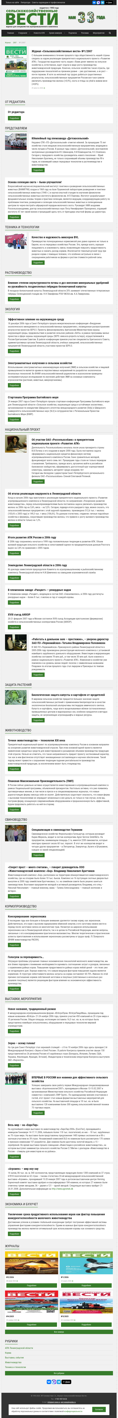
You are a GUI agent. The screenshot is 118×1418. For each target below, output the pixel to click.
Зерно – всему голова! (21, 1043)
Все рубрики (59, 1373)
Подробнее (14, 118)
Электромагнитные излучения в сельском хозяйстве (40, 363)
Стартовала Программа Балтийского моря (33, 397)
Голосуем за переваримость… (26, 957)
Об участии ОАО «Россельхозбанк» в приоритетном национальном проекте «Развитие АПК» (63, 441)
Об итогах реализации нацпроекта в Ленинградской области (44, 493)
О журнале (22, 33)
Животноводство (13, 1362)
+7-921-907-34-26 (61, 1399)
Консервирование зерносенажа (27, 916)
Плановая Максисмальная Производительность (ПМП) (41, 781)
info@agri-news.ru (53, 1402)
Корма (8, 1352)
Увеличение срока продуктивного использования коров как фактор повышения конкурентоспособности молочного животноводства (56, 1216)
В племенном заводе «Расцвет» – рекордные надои (39, 590)
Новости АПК (39, 33)
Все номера (59, 1332)
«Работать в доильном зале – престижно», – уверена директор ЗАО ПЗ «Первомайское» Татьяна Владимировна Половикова (70, 641)
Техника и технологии (15, 1367)
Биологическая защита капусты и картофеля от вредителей (68, 695)
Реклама (85, 33)
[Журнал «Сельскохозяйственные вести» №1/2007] (16, 61)
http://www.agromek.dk (62, 1188)
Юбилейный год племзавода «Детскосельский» (60, 138)
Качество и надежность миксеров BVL (55, 237)
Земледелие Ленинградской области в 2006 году (37, 565)
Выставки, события (14, 1357)
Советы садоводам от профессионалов (48, 2)
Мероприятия (98, 33)
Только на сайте (12, 2)
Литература (25, 2)
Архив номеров (55, 33)
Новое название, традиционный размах (32, 1009)
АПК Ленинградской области (19, 1348)
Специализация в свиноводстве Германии (57, 829)
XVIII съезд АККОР (19, 614)
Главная (10, 33)
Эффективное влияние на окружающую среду (36, 319)
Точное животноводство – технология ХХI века (36, 740)
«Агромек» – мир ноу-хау (23, 1168)
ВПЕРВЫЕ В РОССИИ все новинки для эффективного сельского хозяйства (70, 1079)
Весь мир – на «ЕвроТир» (23, 1125)
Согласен (99, 1409)
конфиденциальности (73, 1411)
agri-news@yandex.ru (68, 1402)
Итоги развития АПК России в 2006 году (32, 537)
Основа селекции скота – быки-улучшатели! (35, 182)
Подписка (72, 33)
